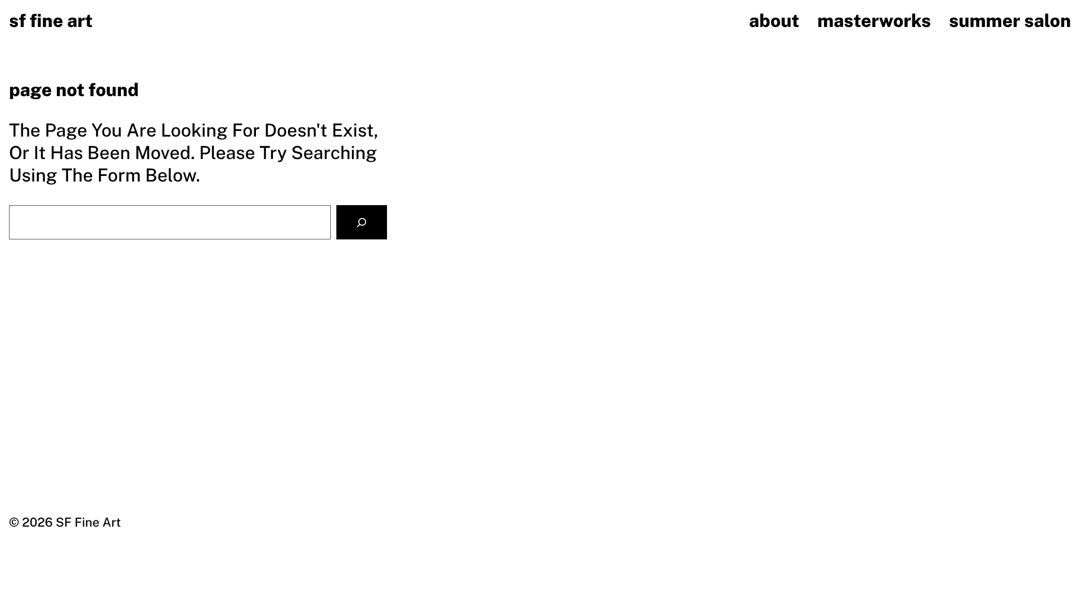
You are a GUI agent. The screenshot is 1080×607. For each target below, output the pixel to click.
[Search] (361, 222)
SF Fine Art (51, 21)
